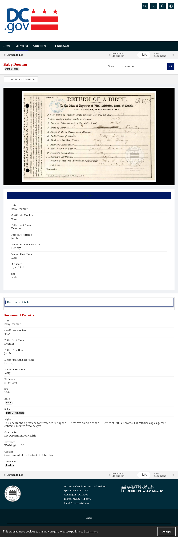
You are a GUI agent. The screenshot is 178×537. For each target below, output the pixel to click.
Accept (166, 531)
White (9, 403)
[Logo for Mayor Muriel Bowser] (142, 488)
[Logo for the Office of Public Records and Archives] (12, 493)
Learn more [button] (91, 531)
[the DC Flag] (31, 20)
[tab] (89, 195)
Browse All (22, 46)
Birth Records (12, 69)
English (10, 465)
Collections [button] (39, 46)
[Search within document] (170, 66)
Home (6, 46)
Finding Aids (62, 46)
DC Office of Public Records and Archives (85, 486)
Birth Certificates (15, 413)
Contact (89, 518)
